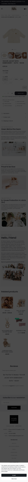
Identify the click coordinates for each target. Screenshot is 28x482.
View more (14, 479)
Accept (14, 475)
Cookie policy (15, 470)
